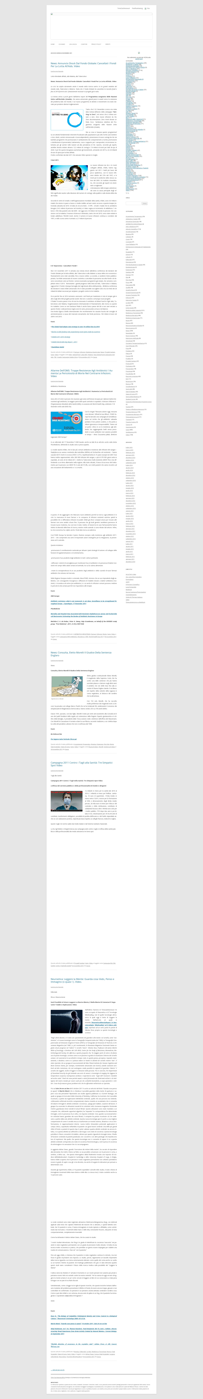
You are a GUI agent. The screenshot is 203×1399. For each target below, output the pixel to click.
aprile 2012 (129, 521)
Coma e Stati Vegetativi (101, 1354)
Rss (148, 8)
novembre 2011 (131, 534)
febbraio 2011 (130, 557)
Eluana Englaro (93, 747)
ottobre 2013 (130, 478)
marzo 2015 (129, 450)
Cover (128, 75)
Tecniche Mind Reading (74, 1357)
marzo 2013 (129, 493)
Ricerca (109, 1352)
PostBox (129, 104)
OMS (86, 637)
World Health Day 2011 (96, 637)
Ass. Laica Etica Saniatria (133, 577)
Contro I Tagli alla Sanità (63, 966)
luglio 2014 (129, 465)
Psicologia (129, 174)
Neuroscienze (130, 131)
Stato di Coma (65, 747)
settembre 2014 (131, 463)
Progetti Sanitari (110, 352)
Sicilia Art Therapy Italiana (134, 597)
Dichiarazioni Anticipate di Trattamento (134, 80)
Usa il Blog (73, 44)
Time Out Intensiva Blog (58, 1377)
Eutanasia (100, 744)
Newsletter (129, 135)
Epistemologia (131, 91)
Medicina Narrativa (132, 122)
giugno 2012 (129, 516)
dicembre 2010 (130, 562)
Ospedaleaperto (131, 595)
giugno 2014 (129, 468)
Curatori (84, 44)
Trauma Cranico (131, 183)
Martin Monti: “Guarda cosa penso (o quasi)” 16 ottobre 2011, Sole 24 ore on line (79, 1324)
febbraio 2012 (130, 526)
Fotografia (129, 103)
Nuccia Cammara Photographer (136, 592)
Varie (52, 355)
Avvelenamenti (131, 72)
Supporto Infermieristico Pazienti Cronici (137, 169)
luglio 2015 (129, 447)
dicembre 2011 (130, 531)
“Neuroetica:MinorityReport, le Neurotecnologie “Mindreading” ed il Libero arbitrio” (101, 1025)
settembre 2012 (131, 508)
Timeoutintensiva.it (132, 180)
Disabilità (129, 82)
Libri (127, 112)
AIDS (70, 355)
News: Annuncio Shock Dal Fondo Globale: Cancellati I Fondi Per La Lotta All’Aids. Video (83, 65)
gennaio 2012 (130, 529)
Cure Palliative (130, 78)
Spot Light (129, 161)
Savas (95, 357)
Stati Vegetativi (55, 747)
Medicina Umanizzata (93, 352)
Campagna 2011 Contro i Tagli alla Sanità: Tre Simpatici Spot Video (81, 764)
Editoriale (83, 1352)
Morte (105, 634)
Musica (128, 127)
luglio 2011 (129, 544)
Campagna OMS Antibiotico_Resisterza (72, 637)
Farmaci (76, 352)
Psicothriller (130, 115)
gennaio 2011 (130, 559)
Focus (128, 98)
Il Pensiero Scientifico (132, 584)
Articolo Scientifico (132, 70)
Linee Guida (130, 116)
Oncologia (129, 140)
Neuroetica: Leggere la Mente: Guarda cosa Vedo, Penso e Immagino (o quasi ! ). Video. (82, 980)
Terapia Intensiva (132, 175)
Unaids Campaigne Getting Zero (67, 357)
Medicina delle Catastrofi (134, 119)
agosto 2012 (130, 511)
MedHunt (129, 590)
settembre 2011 (131, 539)
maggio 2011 (130, 549)
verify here (139, 59)
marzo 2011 (129, 554)
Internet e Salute (131, 109)
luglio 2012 (129, 513)
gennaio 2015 (130, 455)
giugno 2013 (129, 485)
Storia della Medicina (133, 165)
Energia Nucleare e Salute (134, 90)
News (102, 352)
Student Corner (131, 167)
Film (127, 95)
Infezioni (82, 352)
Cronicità (129, 76)
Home (52, 44)
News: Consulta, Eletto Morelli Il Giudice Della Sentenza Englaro (81, 654)
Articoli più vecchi (57, 1370)
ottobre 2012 (130, 506)
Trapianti (129, 181)
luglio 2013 (129, 483)
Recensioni (129, 128)
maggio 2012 (130, 518)
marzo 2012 (129, 524)
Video (56, 355)
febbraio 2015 (130, 452)
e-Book (128, 85)
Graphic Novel (130, 113)
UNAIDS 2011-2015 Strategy (61, 337)
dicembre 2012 (130, 501)
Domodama (129, 579)
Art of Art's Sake (131, 574)
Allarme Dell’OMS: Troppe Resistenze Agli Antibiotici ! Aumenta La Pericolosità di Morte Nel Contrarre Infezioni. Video (82, 373)
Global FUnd (76, 355)
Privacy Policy (96, 44)
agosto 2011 (130, 541)
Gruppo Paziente (131, 106)
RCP (127, 118)
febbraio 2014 (130, 473)
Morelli (101, 747)
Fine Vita (106, 744)
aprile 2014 (129, 470)
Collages (129, 101)
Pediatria (129, 146)
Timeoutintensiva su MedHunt (135, 602)
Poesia (128, 149)
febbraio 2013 (130, 496)
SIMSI (127, 600)
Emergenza (130, 88)
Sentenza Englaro (109, 747)
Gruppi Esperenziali (132, 155)
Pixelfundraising (137, 8)
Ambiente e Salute (132, 64)
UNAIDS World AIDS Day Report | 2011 (64, 342)
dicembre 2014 (130, 458)
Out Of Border (131, 143)
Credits (107, 44)
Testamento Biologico (133, 178)
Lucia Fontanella (131, 587)
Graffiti (128, 100)
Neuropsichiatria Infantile (134, 130)
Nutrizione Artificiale (133, 138)
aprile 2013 (129, 491)
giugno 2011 (129, 546)
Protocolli (129, 152)
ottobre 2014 (130, 460)
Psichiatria (129, 172)
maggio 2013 (130, 488)
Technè (128, 171)
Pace (127, 144)
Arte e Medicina (131, 69)
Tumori (128, 184)
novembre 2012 (131, 503)
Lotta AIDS (84, 355)
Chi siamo (62, 44)
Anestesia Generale (132, 66)
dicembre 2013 (130, 475)
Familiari (129, 92)
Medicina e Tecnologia (99, 1352)
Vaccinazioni (130, 186)
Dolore (128, 84)
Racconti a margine (132, 156)
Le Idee (89, 1352)
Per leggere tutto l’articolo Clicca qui (64, 739)
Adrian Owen (89, 1354)
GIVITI (127, 582)
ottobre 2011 (130, 536)
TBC (55, 357)
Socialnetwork (130, 159)
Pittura (128, 147)
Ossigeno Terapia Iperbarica (135, 141)
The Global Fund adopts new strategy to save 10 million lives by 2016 (76, 327)
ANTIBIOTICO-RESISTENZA (82, 634)
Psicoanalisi (130, 153)
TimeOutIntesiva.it (123, 8)
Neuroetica (62, 1357)
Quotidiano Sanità (58, 347)
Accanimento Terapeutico (82, 744)
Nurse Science (131, 137)
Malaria (90, 355)
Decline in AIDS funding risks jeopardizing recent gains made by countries (76, 332)
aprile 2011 (129, 551)
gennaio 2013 (130, 498)
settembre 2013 (131, 480)
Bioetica (93, 744)
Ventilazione (130, 189)
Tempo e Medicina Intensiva (135, 177)
